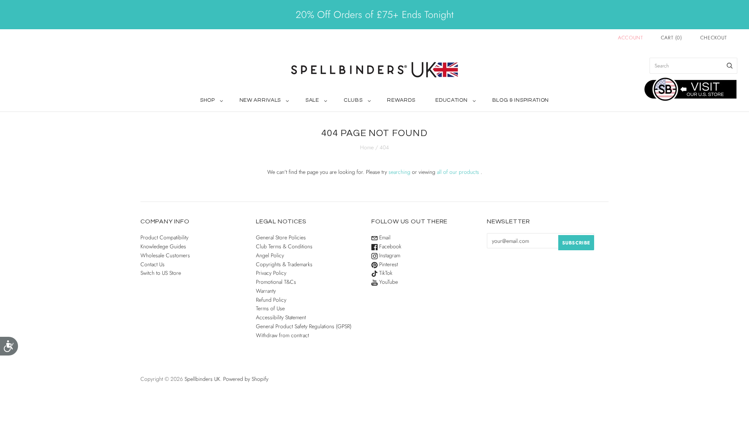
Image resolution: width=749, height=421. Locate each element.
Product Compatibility (164, 237)
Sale (312, 100)
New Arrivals (260, 100)
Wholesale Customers (165, 255)
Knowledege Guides (163, 246)
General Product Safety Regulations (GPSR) (303, 326)
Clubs (353, 100)
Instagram (389, 255)
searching (399, 172)
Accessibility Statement (281, 317)
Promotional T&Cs (276, 282)
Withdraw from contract (282, 335)
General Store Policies (281, 237)
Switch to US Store (160, 273)
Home (367, 147)
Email (384, 237)
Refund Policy (271, 300)
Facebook (389, 246)
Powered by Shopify (245, 379)
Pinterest (388, 264)
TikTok (385, 273)
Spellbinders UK (202, 379)
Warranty (266, 291)
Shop (207, 100)
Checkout (713, 37)
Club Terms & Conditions (284, 246)
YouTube (388, 282)
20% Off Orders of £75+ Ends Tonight (374, 14)
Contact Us (152, 264)
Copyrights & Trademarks (284, 264)
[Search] (729, 66)
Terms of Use (270, 308)
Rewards (401, 100)
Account (630, 37)
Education (451, 100)
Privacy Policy (271, 273)
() (671, 37)
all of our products (458, 172)
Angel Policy (270, 255)
